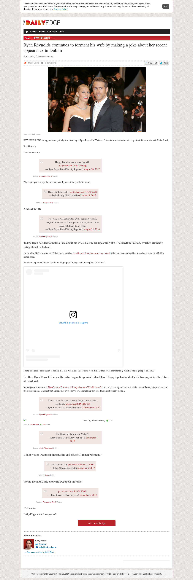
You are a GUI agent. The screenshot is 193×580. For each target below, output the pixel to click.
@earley (42, 544)
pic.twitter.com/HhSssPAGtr (81, 464)
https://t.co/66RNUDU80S (78, 403)
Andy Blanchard (45, 448)
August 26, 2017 (92, 169)
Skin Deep (52, 31)
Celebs (33, 31)
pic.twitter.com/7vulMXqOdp (72, 165)
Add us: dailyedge (96, 523)
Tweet (165, 63)
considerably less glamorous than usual (91, 253)
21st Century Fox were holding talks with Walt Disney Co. (75, 387)
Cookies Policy (60, 9)
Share (152, 63)
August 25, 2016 (92, 229)
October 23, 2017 (87, 195)
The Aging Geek (49, 502)
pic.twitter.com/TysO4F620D (83, 191)
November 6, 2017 (91, 407)
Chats (61, 31)
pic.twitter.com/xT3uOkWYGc (72, 491)
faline (47, 475)
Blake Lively (48, 203)
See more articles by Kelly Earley (41, 552)
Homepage (26, 32)
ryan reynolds (42, 38)
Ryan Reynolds (45, 176)
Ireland (42, 31)
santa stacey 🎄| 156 (37, 424)
